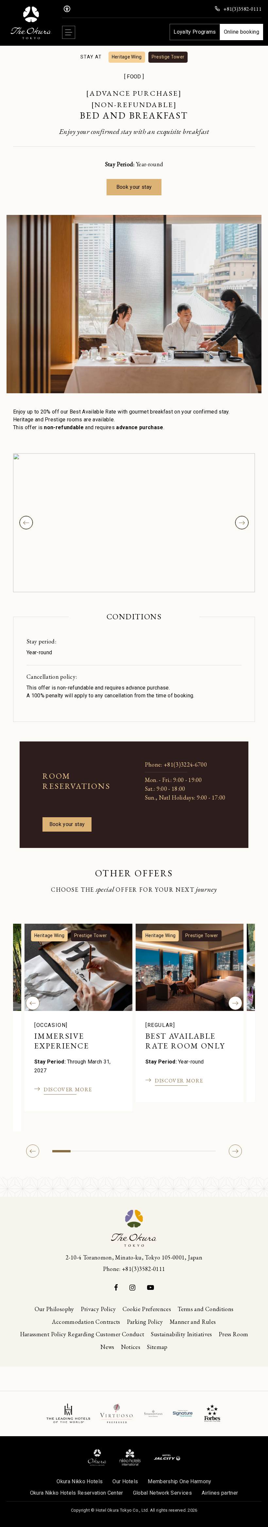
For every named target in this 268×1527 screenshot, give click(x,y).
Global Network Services (162, 1493)
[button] (32, 1003)
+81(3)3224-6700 (185, 764)
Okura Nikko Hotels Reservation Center (76, 1493)
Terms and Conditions (205, 1309)
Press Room (233, 1334)
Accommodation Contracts (86, 1321)
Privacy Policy (98, 1309)
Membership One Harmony (179, 1481)
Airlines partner (220, 1493)
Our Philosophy (54, 1309)
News (107, 1347)
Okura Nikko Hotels (80, 1481)
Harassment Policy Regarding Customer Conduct (82, 1334)
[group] (134, 523)
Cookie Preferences (147, 1309)
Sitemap (157, 1347)
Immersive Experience (61, 1041)
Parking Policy (145, 1321)
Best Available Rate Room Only (185, 1041)
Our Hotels (125, 1481)
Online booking (241, 32)
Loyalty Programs (195, 32)
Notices (131, 1347)
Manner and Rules (193, 1321)
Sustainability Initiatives (181, 1334)
